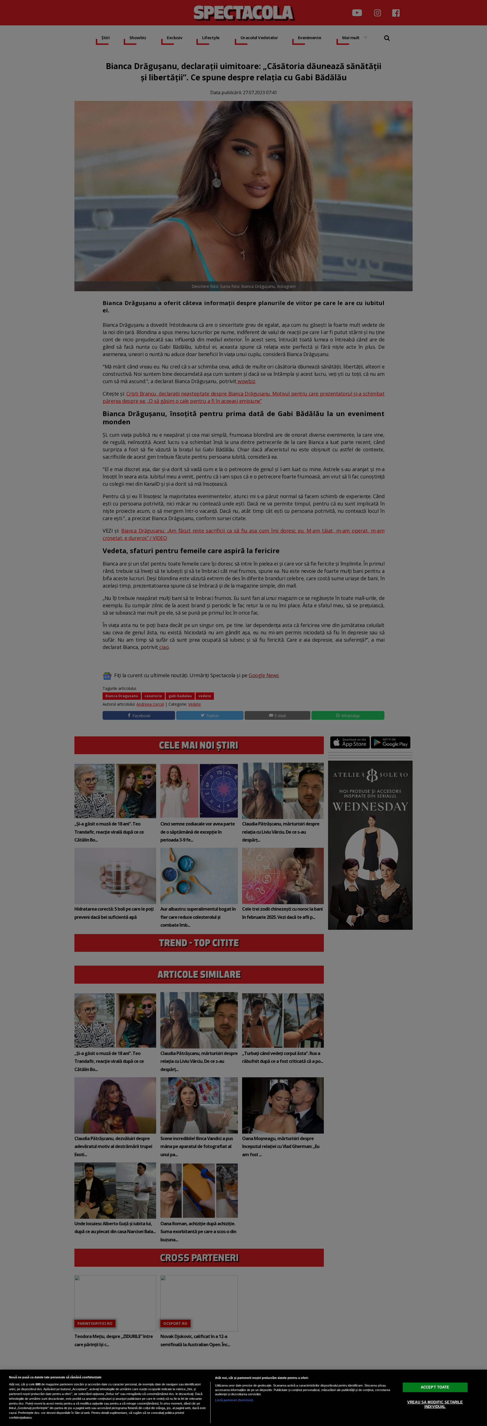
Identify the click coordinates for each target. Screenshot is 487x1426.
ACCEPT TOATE (435, 1387)
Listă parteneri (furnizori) (234, 1400)
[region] (243, 1398)
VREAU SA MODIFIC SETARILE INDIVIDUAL (435, 1404)
